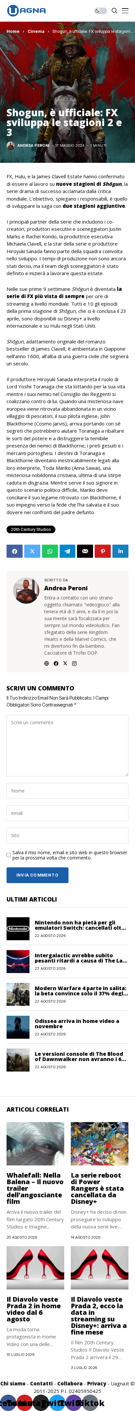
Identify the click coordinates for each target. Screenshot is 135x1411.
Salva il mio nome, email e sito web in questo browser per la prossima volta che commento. (69, 855)
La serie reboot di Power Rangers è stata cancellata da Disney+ (97, 1188)
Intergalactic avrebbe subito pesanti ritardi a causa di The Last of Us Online (81, 960)
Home (13, 31)
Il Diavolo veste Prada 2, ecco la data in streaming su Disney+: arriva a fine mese (99, 1315)
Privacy (96, 1383)
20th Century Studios (31, 529)
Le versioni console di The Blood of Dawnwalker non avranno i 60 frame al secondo (79, 1059)
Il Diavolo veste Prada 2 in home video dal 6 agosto (34, 1309)
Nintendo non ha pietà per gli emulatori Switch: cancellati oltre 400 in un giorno (81, 928)
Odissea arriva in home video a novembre (77, 1023)
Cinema (36, 31)
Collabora (70, 1383)
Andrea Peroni (33, 145)
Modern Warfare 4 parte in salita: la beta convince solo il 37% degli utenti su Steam (80, 993)
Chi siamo (13, 1383)
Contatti (41, 1383)
